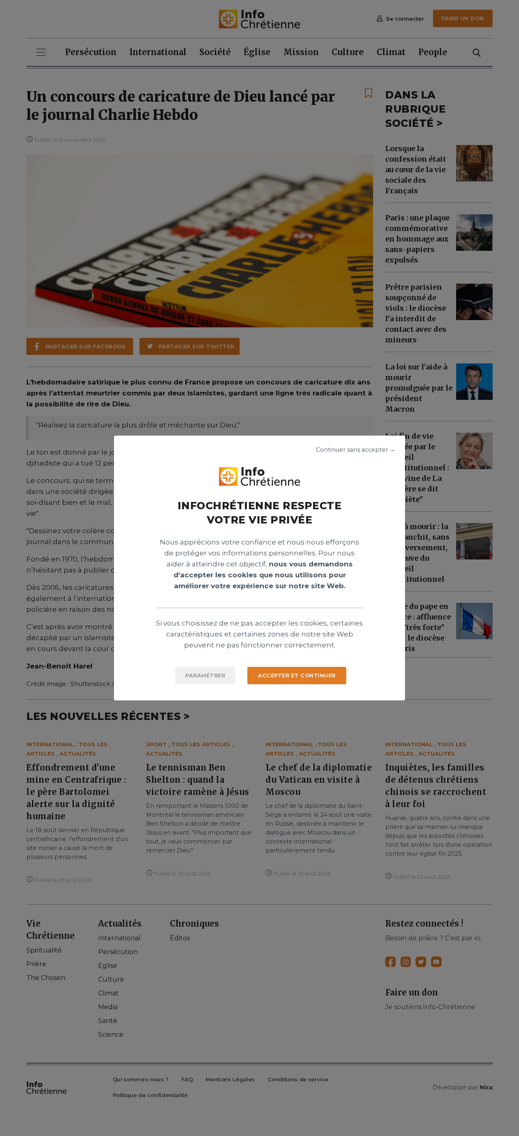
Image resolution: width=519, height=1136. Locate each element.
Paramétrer (205, 675)
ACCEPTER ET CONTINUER (297, 675)
